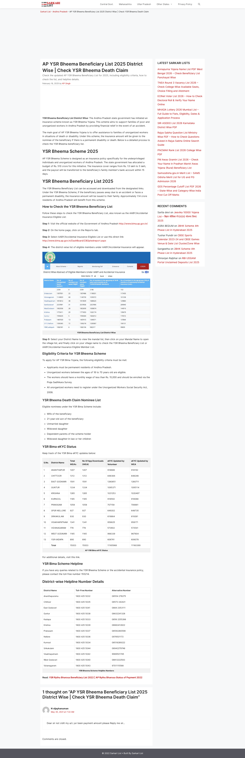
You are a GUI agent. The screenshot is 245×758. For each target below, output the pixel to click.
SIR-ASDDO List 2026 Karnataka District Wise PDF (176, 125)
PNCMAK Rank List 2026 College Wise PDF (179, 152)
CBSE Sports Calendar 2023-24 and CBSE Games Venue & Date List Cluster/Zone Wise (178, 239)
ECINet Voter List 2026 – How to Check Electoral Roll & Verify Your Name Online (180, 100)
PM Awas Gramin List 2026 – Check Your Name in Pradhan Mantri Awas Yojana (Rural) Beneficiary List (178, 163)
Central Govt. (106, 4)
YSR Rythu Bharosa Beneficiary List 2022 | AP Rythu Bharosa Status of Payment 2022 (95, 677)
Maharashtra (125, 4)
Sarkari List (45, 11)
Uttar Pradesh (144, 4)
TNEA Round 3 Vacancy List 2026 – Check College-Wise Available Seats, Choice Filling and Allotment (178, 86)
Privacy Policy (185, 4)
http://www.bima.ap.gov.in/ (133, 223)
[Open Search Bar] (199, 4)
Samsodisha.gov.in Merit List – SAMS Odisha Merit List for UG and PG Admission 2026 (179, 177)
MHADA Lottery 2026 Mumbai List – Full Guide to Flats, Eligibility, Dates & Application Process (179, 113)
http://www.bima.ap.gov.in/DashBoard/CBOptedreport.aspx (74, 240)
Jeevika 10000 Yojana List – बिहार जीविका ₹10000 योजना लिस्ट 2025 (178, 216)
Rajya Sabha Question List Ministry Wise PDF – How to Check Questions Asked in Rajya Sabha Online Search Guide (178, 138)
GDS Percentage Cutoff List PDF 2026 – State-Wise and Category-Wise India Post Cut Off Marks (179, 190)
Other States (163, 4)
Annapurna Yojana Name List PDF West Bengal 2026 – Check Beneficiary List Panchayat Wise (180, 73)
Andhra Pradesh (60, 11)
